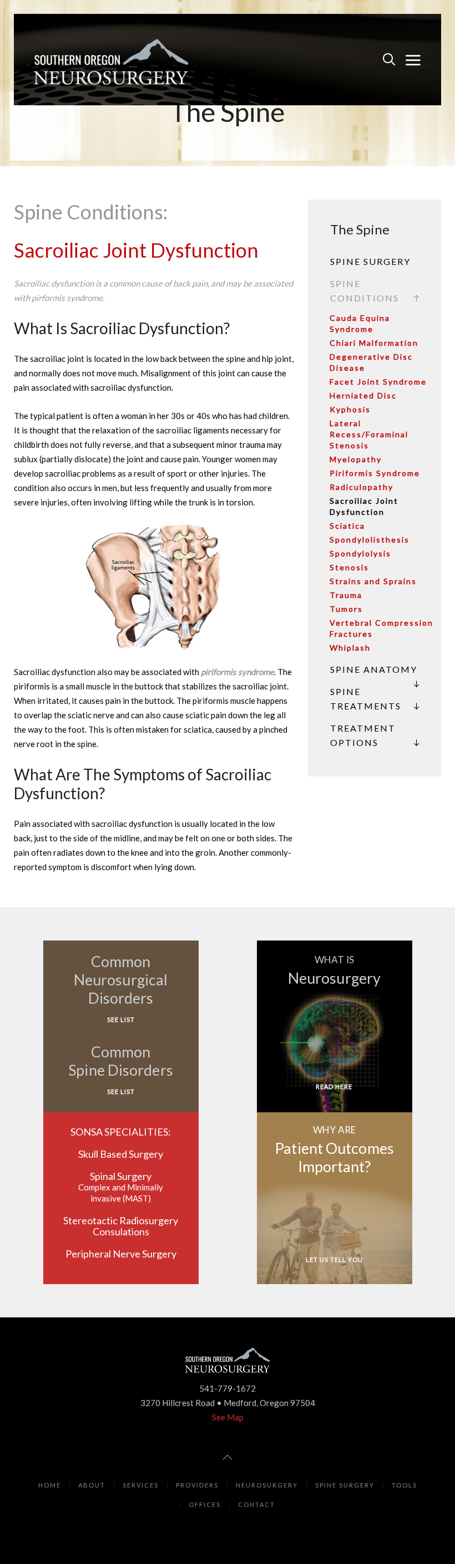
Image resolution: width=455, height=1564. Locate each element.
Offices (205, 1504)
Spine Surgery (370, 261)
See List (121, 1019)
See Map (228, 1417)
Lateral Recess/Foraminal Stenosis (369, 434)
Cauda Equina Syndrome (360, 323)
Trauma (346, 595)
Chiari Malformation (374, 342)
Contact (256, 1504)
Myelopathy (356, 459)
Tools (404, 1485)
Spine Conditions (364, 290)
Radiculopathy (361, 487)
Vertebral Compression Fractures (381, 628)
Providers (197, 1485)
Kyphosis (350, 409)
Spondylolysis (360, 553)
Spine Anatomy (373, 669)
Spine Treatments (365, 698)
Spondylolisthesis (370, 539)
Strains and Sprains (373, 581)
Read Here (334, 1086)
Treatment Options (363, 735)
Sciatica (347, 525)
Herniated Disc (363, 395)
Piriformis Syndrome (375, 473)
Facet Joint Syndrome (378, 381)
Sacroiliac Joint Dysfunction (364, 506)
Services (141, 1485)
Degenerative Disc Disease (371, 362)
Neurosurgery (267, 1485)
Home (49, 1485)
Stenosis (349, 567)
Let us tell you (334, 1259)
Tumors (346, 609)
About (91, 1485)
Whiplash (350, 647)
